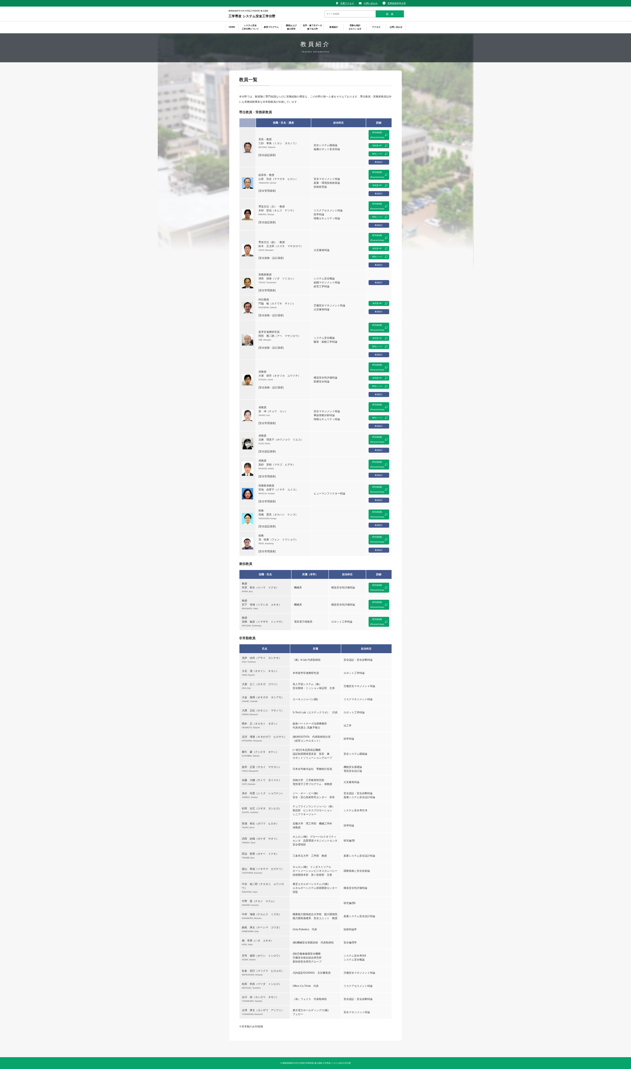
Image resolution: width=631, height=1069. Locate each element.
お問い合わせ (371, 3)
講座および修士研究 (291, 27)
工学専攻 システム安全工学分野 (251, 14)
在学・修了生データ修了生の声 (312, 27)
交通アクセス (347, 3)
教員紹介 (333, 27)
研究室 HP (377, 145)
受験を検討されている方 (355, 27)
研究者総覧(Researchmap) (377, 135)
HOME (232, 27)
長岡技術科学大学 (396, 3)
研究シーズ (377, 154)
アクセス (376, 27)
